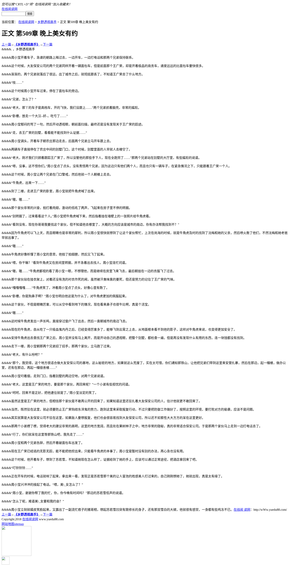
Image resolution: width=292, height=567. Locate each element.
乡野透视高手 (47, 22)
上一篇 (6, 44)
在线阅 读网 (242, 509)
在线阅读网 (9, 9)
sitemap (19, 524)
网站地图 (8, 524)
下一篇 (47, 44)
